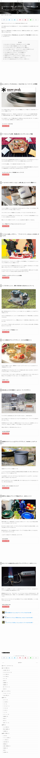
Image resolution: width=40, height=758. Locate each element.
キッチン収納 (6, 674)
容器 (4, 680)
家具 (4, 697)
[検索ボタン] (39, 1)
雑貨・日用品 (4, 652)
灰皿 (4, 750)
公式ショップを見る (6, 174)
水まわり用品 (6, 695)
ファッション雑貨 (6, 737)
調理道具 (5, 684)
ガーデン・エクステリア (8, 665)
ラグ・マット (6, 714)
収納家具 (5, 716)
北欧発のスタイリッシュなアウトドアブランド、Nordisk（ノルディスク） (18, 55)
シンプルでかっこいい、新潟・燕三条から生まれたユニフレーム (16, 50)
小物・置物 (6, 741)
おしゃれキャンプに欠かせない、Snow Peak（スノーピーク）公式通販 (17, 44)
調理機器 (5, 682)
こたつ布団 (5, 701)
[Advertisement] (20, 71)
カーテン (5, 699)
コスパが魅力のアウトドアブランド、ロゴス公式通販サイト (15, 52)
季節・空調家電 (6, 729)
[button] (4, 20)
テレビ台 (5, 710)
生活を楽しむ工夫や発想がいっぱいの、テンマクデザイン (15, 54)
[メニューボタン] (1, 1)
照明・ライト (6, 722)
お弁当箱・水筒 (6, 670)
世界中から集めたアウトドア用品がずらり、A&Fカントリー (15, 57)
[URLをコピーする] (35, 20)
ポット (5, 678)
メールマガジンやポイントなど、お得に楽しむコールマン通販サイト (17, 47)
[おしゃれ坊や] (20, 1)
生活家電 (5, 731)
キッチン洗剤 (6, 676)
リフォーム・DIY (6, 691)
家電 (4, 724)
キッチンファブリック (7, 672)
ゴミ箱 (5, 735)
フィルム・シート (6, 693)
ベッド (5, 712)
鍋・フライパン (6, 686)
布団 (4, 718)
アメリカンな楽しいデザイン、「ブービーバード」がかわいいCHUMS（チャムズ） (19, 49)
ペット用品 (5, 739)
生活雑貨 (8, 652)
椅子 (4, 720)
